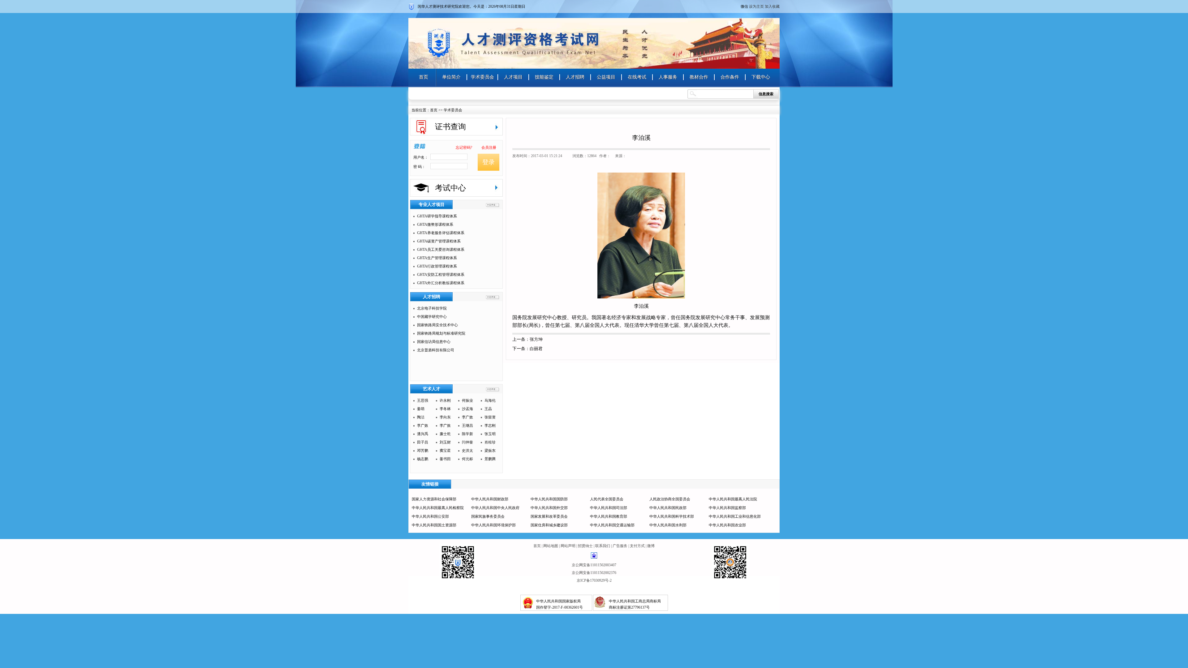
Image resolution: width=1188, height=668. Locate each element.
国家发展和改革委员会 (549, 516)
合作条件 (730, 77)
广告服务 (620, 546)
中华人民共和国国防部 (549, 499)
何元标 (467, 459)
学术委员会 (482, 77)
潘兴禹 (422, 434)
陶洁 (420, 417)
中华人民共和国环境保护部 (493, 525)
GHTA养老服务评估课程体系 (440, 233)
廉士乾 (445, 434)
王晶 (488, 409)
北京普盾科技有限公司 (435, 350)
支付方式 (637, 546)
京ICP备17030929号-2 (594, 580)
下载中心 (760, 77)
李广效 (467, 417)
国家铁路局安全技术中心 (437, 325)
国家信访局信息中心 (433, 342)
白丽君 (536, 348)
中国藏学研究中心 (432, 317)
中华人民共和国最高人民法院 (733, 499)
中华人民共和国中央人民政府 (495, 508)
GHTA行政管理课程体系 (437, 266)
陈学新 (467, 434)
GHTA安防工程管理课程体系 (440, 274)
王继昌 (467, 425)
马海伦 (490, 400)
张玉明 (490, 434)
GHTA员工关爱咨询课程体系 (440, 249)
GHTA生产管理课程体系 (437, 258)
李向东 (445, 417)
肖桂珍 (490, 442)
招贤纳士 (585, 546)
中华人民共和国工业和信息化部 (735, 516)
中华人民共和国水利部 (668, 525)
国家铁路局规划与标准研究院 (441, 333)
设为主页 (756, 6)
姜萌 (420, 409)
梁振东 (490, 450)
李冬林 (445, 409)
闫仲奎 (467, 442)
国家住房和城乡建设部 (549, 525)
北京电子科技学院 (432, 308)
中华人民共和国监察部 (727, 508)
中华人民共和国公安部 (430, 516)
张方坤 (536, 339)
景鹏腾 (490, 459)
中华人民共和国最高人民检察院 (438, 508)
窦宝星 (445, 450)
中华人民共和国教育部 (608, 516)
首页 (423, 77)
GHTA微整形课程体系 (435, 224)
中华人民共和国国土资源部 (434, 525)
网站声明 (568, 546)
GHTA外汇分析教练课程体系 (440, 283)
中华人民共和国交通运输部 (612, 525)
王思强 (422, 400)
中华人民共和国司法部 (608, 508)
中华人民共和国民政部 (668, 508)
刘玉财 (445, 442)
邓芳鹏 (422, 450)
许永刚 (445, 400)
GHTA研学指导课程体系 (437, 216)
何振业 (467, 400)
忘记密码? (464, 147)
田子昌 (422, 442)
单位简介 (451, 77)
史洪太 (467, 450)
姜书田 (445, 459)
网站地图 (550, 546)
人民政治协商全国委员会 (669, 499)
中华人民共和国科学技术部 (671, 516)
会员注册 (488, 147)
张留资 (490, 417)
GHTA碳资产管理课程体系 (439, 241)
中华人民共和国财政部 (489, 499)
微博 (651, 546)
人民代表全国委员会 (606, 499)
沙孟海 (467, 409)
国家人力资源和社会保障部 (434, 499)
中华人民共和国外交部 (549, 508)
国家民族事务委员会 (488, 516)
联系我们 (602, 546)
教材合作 (699, 77)
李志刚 (490, 425)
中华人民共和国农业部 (727, 525)
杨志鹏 (422, 459)
